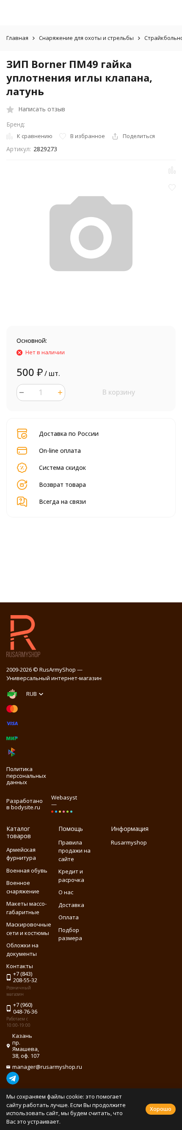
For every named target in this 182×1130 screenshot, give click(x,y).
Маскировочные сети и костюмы (28, 929)
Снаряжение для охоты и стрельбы (86, 38)
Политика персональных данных (26, 775)
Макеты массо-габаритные (26, 908)
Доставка (71, 905)
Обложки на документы (22, 949)
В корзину (118, 392)
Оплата (68, 917)
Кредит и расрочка (71, 875)
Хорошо (160, 1109)
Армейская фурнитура (21, 854)
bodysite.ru (25, 807)
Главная (17, 38)
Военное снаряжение (22, 887)
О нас (65, 892)
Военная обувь (26, 870)
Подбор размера (70, 934)
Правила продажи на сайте (74, 851)
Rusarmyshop (129, 842)
